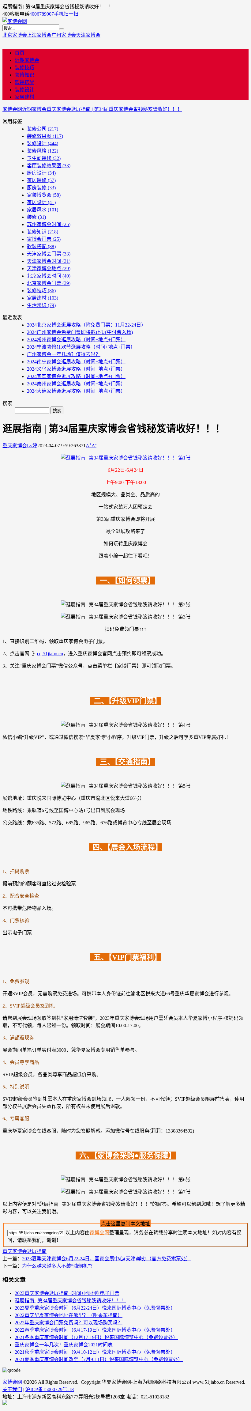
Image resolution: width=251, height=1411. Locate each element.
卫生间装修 (44, 158)
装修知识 (24, 75)
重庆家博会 (59, 109)
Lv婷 (32, 445)
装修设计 (24, 89)
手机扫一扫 (66, 14)
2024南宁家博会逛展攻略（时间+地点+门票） (76, 361)
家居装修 (41, 180)
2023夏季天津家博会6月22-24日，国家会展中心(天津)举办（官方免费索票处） (106, 1258)
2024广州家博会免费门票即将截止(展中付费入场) (80, 332)
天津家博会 (88, 35)
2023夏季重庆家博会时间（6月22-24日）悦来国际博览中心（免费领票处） (95, 1308)
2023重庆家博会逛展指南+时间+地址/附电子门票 (67, 1293)
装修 (36, 217)
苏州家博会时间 (48, 224)
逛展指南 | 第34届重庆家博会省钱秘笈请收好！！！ (126, 109)
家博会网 (12, 109)
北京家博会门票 (48, 283)
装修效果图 (45, 136)
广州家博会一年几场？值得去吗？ (63, 354)
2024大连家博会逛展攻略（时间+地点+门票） (76, 391)
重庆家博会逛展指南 (24, 1251)
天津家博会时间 (48, 261)
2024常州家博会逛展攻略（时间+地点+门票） (76, 339)
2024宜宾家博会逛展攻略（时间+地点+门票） (76, 376)
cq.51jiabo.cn (50, 653)
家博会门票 (44, 239)
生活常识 (41, 305)
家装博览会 (44, 195)
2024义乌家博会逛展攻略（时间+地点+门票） (76, 369)
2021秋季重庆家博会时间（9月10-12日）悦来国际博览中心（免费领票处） (95, 1352)
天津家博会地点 (48, 268)
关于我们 (12, 1389)
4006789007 (41, 14)
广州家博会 (63, 35)
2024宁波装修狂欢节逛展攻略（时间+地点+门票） (81, 347)
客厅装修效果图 (48, 165)
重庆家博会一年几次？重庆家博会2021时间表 (64, 1344)
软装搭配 (24, 82)
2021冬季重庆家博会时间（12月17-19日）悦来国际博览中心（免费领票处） (96, 1337)
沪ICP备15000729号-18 (49, 1389)
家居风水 (42, 209)
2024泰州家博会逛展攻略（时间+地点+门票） (76, 383)
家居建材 (24, 97)
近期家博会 (27, 60)
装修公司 (42, 128)
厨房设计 (41, 173)
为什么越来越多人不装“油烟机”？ (58, 1266)
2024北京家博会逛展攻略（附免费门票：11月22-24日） (86, 324)
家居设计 (41, 202)
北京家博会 (14, 35)
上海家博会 (39, 35)
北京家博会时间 (48, 275)
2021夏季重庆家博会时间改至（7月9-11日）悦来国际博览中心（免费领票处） (99, 1359)
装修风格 (42, 150)
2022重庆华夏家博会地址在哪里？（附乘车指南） (68, 1315)
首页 (19, 52)
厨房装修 (41, 187)
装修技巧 (24, 67)
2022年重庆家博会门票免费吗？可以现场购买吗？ (68, 1322)
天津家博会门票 (48, 253)
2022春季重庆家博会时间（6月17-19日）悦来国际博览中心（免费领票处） (95, 1330)
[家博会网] (14, 21)
